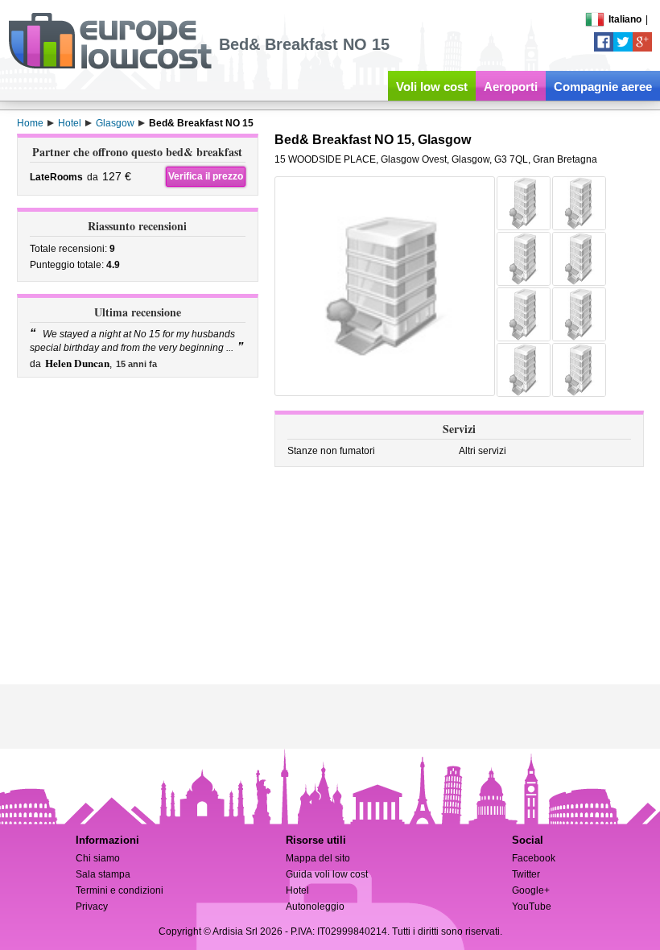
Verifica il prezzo (205, 176)
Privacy (92, 906)
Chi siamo (98, 858)
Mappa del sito (318, 858)
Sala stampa (103, 874)
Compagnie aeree (603, 86)
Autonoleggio (315, 906)
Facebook (533, 858)
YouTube (531, 906)
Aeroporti (511, 86)
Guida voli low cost (327, 874)
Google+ (531, 890)
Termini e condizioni (119, 890)
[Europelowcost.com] (110, 66)
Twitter (526, 874)
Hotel (297, 890)
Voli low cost (432, 86)
